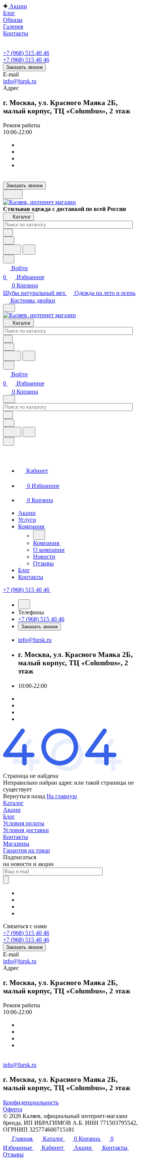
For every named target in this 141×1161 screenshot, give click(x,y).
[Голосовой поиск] (12, 249)
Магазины (16, 843)
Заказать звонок (24, 67)
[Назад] (39, 535)
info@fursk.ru (19, 81)
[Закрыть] (8, 441)
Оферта (12, 1109)
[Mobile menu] (9, 399)
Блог (9, 816)
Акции (12, 810)
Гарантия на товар (26, 850)
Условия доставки (26, 830)
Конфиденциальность (31, 1102)
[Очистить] (8, 233)
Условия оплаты (23, 823)
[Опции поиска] (8, 240)
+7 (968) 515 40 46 (26, 53)
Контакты (15, 837)
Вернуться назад (24, 796)
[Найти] (29, 249)
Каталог (13, 803)
